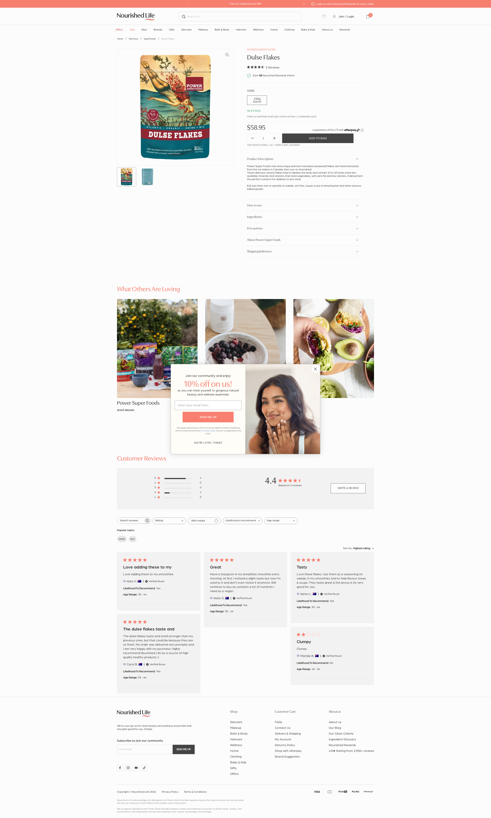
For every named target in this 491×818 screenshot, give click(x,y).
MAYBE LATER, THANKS (208, 443)
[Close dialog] (315, 369)
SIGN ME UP (208, 417)
